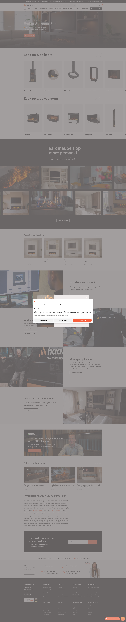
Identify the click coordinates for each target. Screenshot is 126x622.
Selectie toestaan (63, 320)
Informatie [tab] (83, 304)
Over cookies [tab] (63, 304)
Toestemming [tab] (43, 304)
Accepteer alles (82, 320)
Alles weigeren (43, 320)
